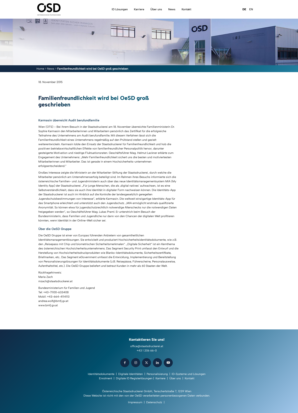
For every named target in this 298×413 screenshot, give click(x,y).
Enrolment (105, 378)
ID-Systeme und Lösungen (188, 374)
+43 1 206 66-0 (147, 350)
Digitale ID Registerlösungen (134, 378)
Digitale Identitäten (130, 374)
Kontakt (189, 378)
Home (40, 68)
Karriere (160, 378)
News (50, 68)
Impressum (135, 402)
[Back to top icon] (283, 406)
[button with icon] (124, 362)
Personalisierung (157, 374)
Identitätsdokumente (101, 374)
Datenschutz (154, 402)
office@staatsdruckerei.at (146, 346)
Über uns (175, 378)
